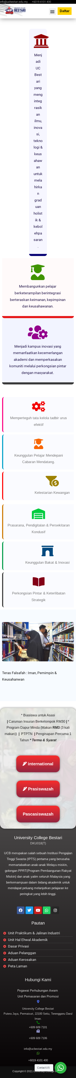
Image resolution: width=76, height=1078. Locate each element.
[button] (52, 11)
